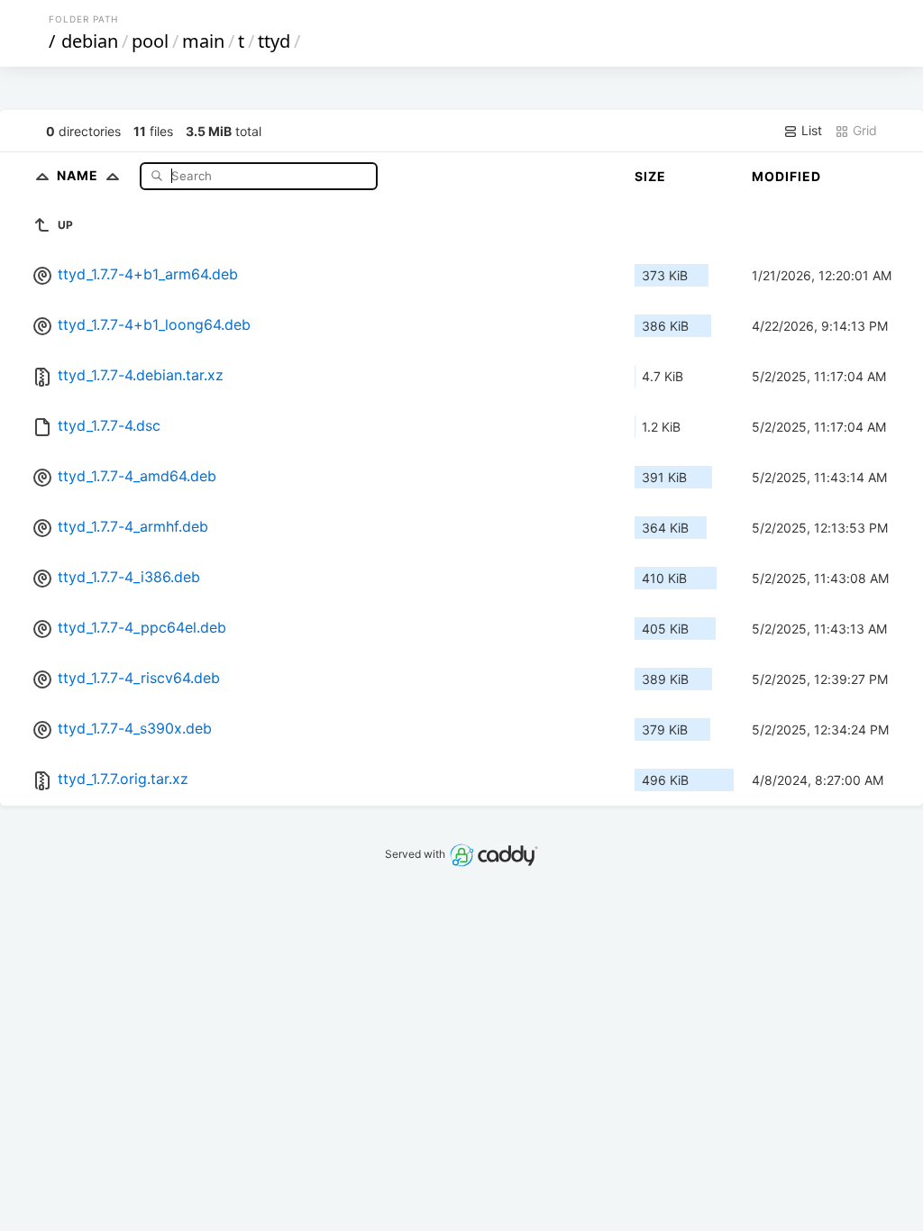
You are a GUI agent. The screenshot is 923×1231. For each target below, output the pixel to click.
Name (79, 175)
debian (89, 41)
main (203, 41)
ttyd (274, 41)
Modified (786, 176)
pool (150, 41)
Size (650, 176)
